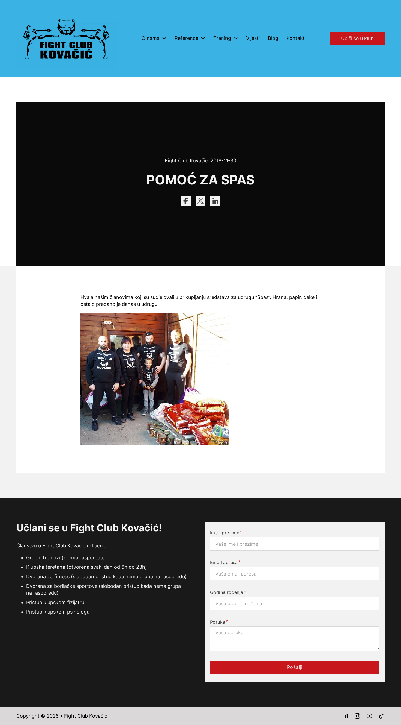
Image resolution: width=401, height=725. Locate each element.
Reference (186, 38)
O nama (151, 38)
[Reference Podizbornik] (203, 38)
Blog (273, 38)
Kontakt (295, 38)
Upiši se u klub (357, 38)
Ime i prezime (224, 532)
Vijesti (253, 38)
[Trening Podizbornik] (236, 38)
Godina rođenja (226, 592)
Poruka (217, 622)
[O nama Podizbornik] (164, 38)
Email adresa (224, 562)
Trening (222, 38)
